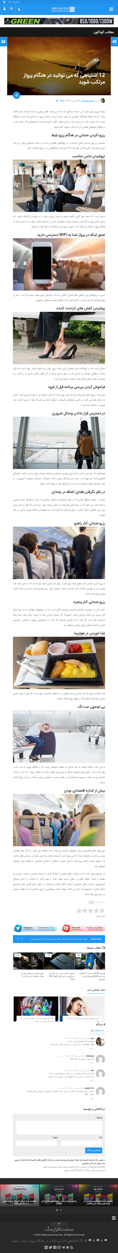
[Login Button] (4, 8)
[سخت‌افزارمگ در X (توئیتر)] (50, 1247)
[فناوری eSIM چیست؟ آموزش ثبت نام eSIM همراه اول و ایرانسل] (90, 961)
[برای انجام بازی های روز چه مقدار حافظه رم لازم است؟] (28, 961)
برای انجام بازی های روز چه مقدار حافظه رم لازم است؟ (32, 975)
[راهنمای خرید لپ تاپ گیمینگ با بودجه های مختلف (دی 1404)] (19, 1195)
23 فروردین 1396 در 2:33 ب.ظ (70, 1088)
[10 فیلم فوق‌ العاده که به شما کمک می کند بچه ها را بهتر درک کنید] (36, 1009)
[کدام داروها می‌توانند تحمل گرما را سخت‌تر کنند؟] (82, 1009)
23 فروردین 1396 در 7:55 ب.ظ (75, 1038)
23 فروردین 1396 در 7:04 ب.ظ (71, 1056)
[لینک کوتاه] (57, 101)
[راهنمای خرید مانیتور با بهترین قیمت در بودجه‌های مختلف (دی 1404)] (98, 1195)
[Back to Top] (59, 1224)
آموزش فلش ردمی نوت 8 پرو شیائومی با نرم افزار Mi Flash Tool (61, 976)
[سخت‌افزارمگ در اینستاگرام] (59, 1247)
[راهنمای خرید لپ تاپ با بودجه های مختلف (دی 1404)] (59, 1195)
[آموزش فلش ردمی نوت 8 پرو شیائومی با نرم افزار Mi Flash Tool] (59, 961)
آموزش (91, 902)
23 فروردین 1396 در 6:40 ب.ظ (76, 1070)
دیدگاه (96, 1031)
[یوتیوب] (83, 928)
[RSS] (72, 1247)
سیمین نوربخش (87, 101)
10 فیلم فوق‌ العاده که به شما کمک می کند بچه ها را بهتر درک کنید (36, 1020)
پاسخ (92, 1048)
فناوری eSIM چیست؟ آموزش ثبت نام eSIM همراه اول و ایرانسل (92, 976)
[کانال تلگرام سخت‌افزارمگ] (63, 1247)
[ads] (59, 21)
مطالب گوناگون (104, 32)
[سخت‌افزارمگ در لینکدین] (46, 1247)
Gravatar (79, 1170)
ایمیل (54, 1137)
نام (100, 1137)
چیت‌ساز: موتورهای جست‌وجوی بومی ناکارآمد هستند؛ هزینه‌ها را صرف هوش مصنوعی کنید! (57, 940)
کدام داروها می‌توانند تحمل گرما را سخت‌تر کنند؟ (82, 1020)
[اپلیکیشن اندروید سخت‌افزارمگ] (67, 1247)
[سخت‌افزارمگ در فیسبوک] (54, 1247)
